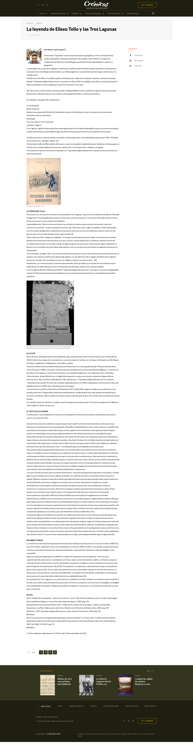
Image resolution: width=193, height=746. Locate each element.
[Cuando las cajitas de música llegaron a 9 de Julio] (125, 685)
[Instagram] (42, 5)
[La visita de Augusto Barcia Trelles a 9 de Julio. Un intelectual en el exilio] (86, 685)
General (39, 23)
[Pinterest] (50, 652)
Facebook (138, 55)
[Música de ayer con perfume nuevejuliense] (47, 685)
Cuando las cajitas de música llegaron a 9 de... (143, 681)
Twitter (137, 66)
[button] (153, 13)
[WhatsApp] (55, 652)
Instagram (138, 60)
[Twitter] (47, 5)
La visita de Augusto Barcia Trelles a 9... (103, 681)
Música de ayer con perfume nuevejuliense (64, 681)
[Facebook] (38, 5)
